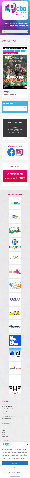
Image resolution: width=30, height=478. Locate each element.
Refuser (15, 468)
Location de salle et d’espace (10, 409)
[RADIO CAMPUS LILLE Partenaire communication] (15, 313)
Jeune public (5, 436)
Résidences (5, 411)
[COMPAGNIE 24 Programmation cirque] (15, 285)
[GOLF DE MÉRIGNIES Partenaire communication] (15, 258)
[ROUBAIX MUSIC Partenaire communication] (15, 368)
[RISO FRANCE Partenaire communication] (15, 299)
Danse (3, 434)
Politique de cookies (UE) (9, 416)
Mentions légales (6, 418)
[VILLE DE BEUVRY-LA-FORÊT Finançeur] (15, 230)
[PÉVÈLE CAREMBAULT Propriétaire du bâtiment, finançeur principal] (15, 203)
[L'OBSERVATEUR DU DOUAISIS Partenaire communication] (15, 326)
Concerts (4, 426)
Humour (4, 428)
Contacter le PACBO (7, 406)
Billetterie (4, 414)
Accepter (15, 463)
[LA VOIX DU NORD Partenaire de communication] (15, 340)
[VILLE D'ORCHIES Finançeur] (15, 216)
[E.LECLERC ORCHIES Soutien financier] (15, 244)
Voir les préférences (15, 472)
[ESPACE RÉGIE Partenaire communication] (15, 271)
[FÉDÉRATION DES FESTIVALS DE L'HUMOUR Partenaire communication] (15, 384)
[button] (27, 444)
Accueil (4, 404)
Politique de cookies (15, 476)
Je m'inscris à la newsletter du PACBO (15, 175)
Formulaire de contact (15, 133)
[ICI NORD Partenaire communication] (15, 354)
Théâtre (4, 430)
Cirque (3, 432)
